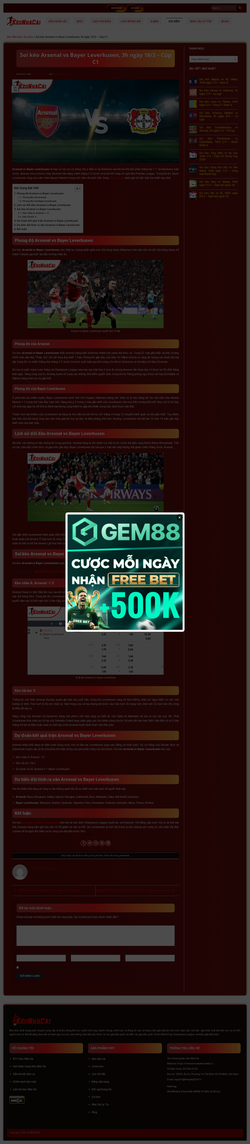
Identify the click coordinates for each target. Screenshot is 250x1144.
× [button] (179, 517)
